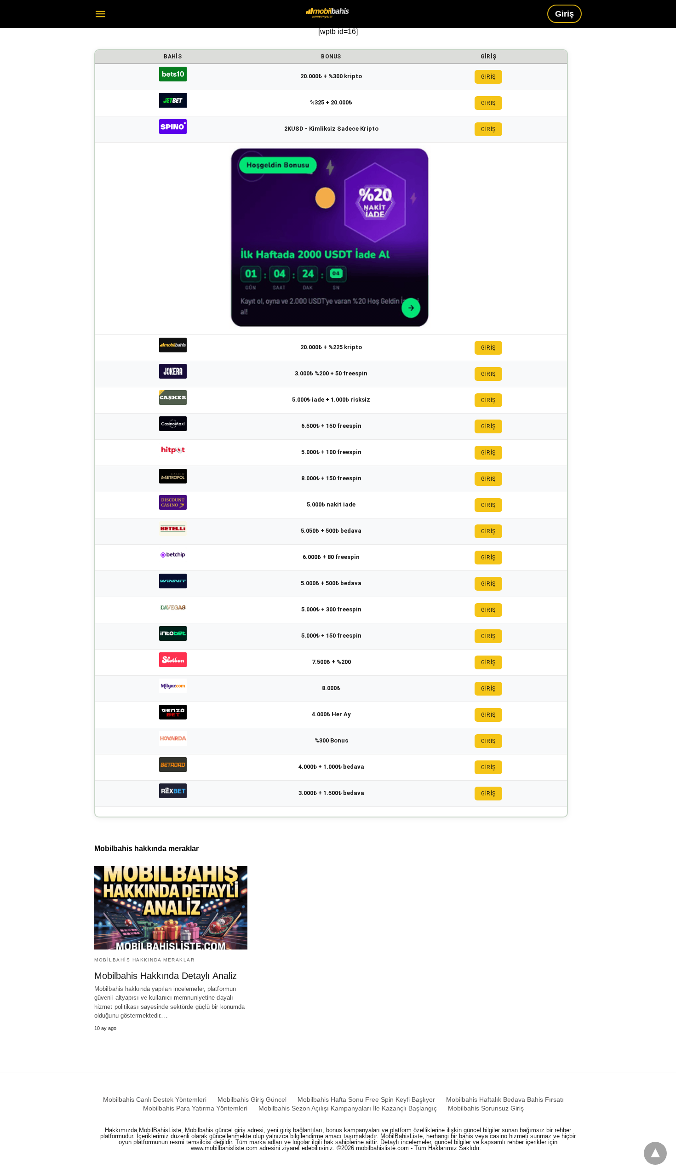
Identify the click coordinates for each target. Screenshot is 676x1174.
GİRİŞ (488, 77)
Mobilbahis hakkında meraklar (144, 959)
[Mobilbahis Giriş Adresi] (327, 13)
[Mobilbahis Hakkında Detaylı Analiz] (170, 908)
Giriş (564, 13)
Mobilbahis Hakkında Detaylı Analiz (165, 976)
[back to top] (655, 1153)
